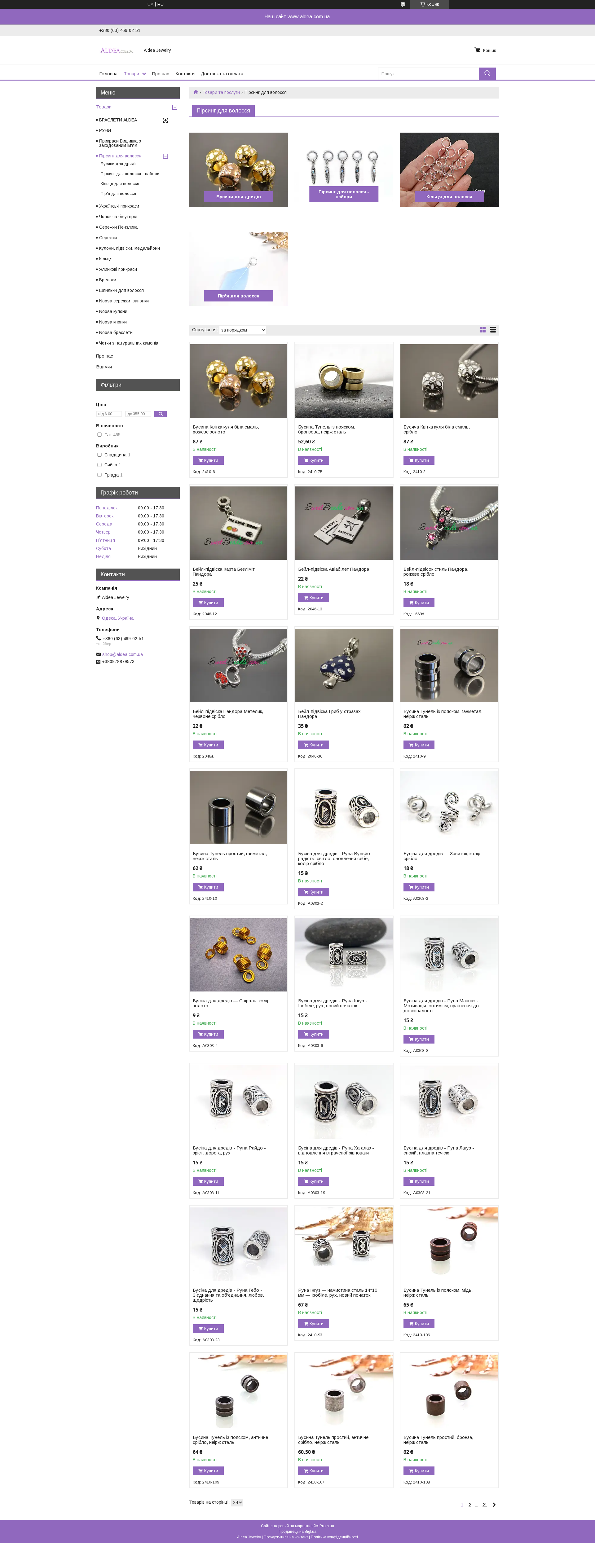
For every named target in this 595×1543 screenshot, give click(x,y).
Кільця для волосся (449, 196)
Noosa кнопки (113, 321)
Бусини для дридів (238, 196)
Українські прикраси (119, 206)
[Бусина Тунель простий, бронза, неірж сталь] (449, 1391)
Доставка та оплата (222, 73)
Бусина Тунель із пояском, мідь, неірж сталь (438, 1293)
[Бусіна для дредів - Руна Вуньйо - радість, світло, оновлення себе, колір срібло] (344, 807)
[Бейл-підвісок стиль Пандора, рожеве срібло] (449, 523)
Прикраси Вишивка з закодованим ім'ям (120, 143)
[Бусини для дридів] (238, 169)
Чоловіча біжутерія (118, 216)
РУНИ (105, 130)
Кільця (105, 258)
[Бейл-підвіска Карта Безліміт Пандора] (238, 523)
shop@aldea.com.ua (122, 654)
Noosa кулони (113, 311)
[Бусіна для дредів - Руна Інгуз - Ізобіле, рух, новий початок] (344, 955)
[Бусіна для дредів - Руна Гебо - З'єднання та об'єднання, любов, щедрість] (238, 1244)
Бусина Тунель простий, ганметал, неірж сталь (230, 856)
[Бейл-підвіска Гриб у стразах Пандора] (344, 665)
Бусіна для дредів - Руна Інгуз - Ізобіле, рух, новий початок (332, 1003)
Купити (211, 460)
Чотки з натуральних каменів (128, 343)
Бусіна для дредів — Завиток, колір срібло (441, 856)
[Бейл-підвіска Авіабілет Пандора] (344, 523)
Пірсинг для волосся (120, 155)
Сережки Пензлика (118, 227)
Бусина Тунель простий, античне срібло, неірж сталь (333, 1440)
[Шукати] (487, 74)
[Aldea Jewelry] (117, 50)
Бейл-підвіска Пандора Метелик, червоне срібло (228, 714)
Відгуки (104, 366)
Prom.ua (327, 1526)
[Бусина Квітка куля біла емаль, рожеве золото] (238, 381)
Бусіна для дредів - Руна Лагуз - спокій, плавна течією (438, 1150)
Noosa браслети (116, 332)
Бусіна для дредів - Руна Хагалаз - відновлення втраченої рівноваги (336, 1150)
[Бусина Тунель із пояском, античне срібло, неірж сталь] (238, 1391)
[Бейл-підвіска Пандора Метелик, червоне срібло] (238, 665)
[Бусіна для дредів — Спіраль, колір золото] (238, 955)
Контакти (185, 73)
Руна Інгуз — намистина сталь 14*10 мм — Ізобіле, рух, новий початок (337, 1293)
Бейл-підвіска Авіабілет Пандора (333, 569)
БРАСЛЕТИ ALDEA (118, 119)
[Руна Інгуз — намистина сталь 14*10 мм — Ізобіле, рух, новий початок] (344, 1244)
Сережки (108, 237)
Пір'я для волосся (238, 295)
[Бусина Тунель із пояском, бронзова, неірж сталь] (344, 381)
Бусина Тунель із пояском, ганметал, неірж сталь (443, 714)
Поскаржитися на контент (286, 1537)
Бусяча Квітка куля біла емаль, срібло (436, 429)
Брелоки (107, 279)
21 (484, 1504)
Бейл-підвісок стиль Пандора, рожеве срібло (435, 572)
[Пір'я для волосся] (238, 268)
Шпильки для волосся (121, 290)
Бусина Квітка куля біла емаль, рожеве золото (226, 429)
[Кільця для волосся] (449, 169)
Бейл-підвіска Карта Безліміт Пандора (224, 572)
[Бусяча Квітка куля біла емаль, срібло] (449, 381)
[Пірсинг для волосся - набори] (343, 169)
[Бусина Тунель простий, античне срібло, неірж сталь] (344, 1391)
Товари (131, 73)
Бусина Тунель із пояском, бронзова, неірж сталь (326, 429)
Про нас (160, 73)
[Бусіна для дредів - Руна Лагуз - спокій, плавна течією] (449, 1102)
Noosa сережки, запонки (124, 300)
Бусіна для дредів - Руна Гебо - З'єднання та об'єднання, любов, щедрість (228, 1295)
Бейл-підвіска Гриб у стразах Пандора (329, 714)
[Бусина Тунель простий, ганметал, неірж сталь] (238, 807)
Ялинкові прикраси (118, 269)
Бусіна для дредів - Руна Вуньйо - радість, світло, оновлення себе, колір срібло (335, 858)
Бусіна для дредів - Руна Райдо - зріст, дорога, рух (229, 1150)
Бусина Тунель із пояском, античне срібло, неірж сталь (230, 1440)
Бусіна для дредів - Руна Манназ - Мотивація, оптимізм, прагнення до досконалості (441, 1005)
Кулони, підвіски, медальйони (129, 248)
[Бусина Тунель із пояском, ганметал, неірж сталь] (449, 665)
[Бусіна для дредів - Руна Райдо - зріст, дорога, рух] (238, 1102)
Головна (108, 73)
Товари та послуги (221, 92)
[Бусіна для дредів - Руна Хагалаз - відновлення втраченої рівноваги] (344, 1102)
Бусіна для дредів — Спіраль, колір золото (231, 1003)
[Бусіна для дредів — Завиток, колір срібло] (449, 807)
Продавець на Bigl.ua (297, 1531)
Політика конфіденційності (334, 1537)
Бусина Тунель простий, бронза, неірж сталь (438, 1440)
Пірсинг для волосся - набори (344, 194)
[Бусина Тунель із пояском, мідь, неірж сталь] (449, 1244)
